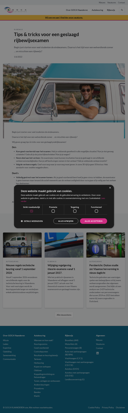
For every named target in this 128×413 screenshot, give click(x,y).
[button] (32, 221)
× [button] (110, 188)
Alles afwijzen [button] (65, 221)
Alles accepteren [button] (93, 221)
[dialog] (64, 206)
